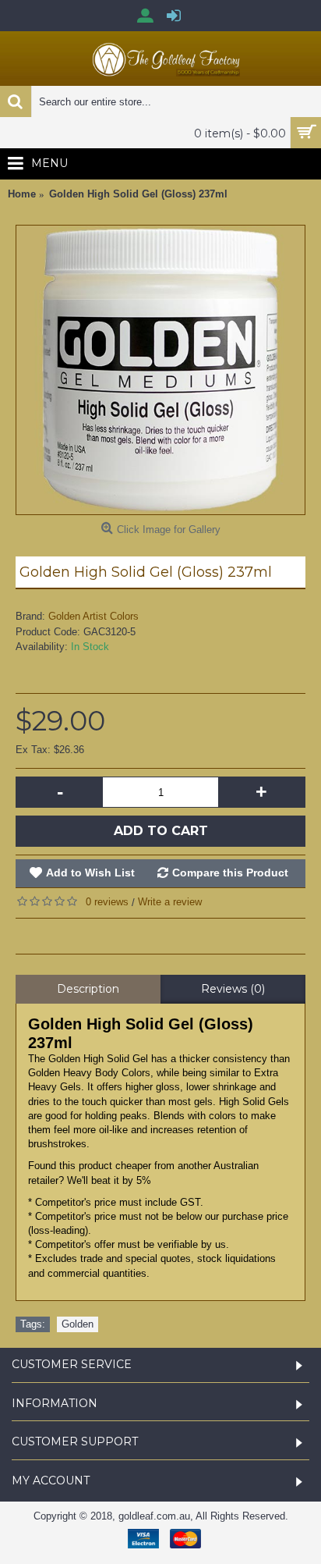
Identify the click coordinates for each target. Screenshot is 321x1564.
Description (88, 989)
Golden (77, 1324)
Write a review (170, 902)
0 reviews (107, 902)
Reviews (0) (233, 989)
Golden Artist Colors (93, 616)
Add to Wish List (90, 872)
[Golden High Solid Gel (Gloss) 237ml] (160, 370)
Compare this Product (230, 872)
